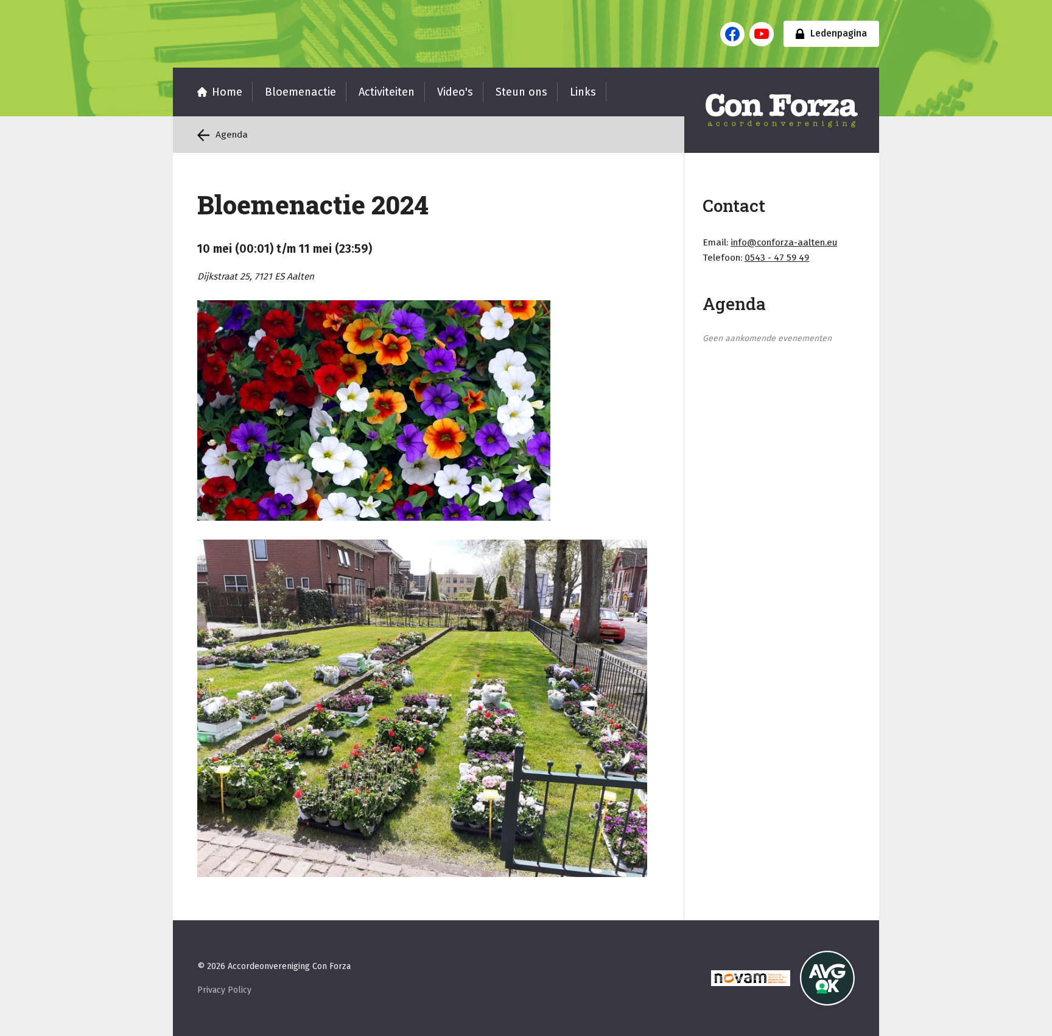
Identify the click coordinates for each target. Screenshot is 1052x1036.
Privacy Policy (224, 990)
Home (227, 92)
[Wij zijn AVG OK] (827, 978)
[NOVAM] (750, 978)
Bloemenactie (300, 92)
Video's (455, 92)
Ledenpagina (838, 33)
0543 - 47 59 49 (777, 257)
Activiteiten (387, 92)
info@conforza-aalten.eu (784, 242)
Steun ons (521, 92)
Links (583, 92)
